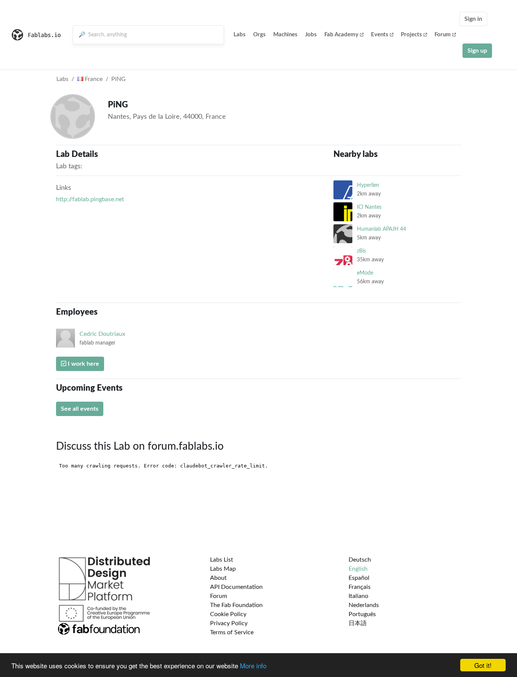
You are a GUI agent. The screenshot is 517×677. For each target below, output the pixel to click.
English (358, 569)
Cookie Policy (228, 614)
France (93, 79)
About (218, 578)
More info (253, 665)
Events (379, 34)
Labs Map (223, 569)
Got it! (483, 665)
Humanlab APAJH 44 (381, 229)
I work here (82, 364)
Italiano (358, 596)
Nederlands (364, 605)
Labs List (221, 560)
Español (359, 578)
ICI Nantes (369, 207)
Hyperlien (368, 185)
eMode (365, 273)
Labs (240, 34)
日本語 (358, 623)
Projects (411, 34)
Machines (285, 34)
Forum (442, 34)
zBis (361, 251)
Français (360, 587)
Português (362, 614)
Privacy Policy (229, 623)
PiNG (118, 79)
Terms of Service (232, 632)
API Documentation (236, 587)
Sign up (477, 51)
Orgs (259, 34)
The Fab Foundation (236, 605)
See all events (79, 409)
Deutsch (360, 560)
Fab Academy (341, 34)
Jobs (311, 34)
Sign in (473, 19)
